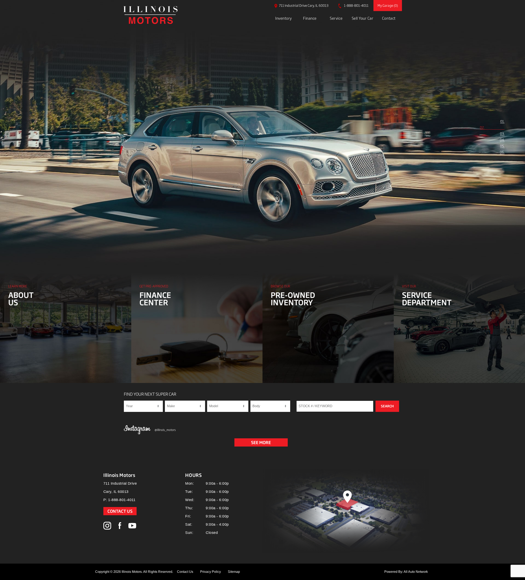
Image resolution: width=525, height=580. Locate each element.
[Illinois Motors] (150, 15)
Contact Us (119, 511)
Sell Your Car (362, 18)
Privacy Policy (210, 571)
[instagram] (107, 526)
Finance (310, 18)
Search (387, 406)
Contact (389, 18)
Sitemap (234, 571)
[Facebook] (119, 525)
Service (336, 18)
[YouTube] (132, 526)
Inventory (283, 18)
